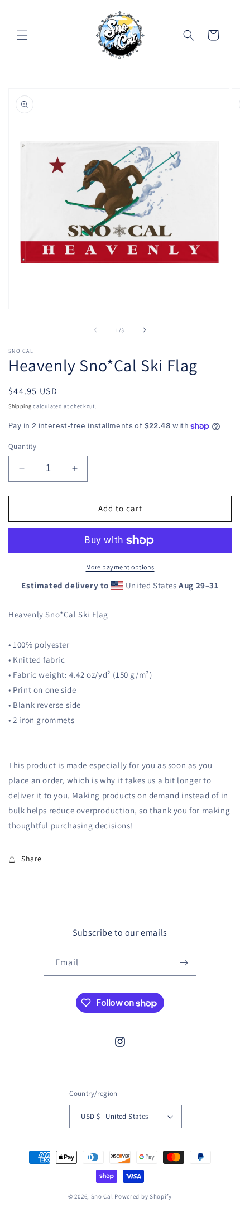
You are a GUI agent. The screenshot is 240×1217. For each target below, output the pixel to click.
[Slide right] (144, 330)
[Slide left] (95, 330)
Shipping (20, 406)
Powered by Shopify (143, 1196)
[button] (22, 35)
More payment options (120, 567)
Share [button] (31, 859)
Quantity (22, 446)
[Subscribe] (183, 963)
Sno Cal (102, 1196)
